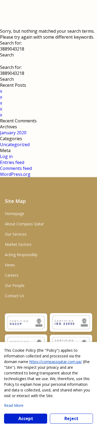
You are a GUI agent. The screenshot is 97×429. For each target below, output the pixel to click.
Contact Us (14, 295)
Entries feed (12, 162)
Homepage (14, 213)
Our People (15, 285)
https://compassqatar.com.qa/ (55, 361)
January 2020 (13, 133)
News (10, 264)
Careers (11, 275)
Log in (6, 156)
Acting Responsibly (21, 254)
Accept (25, 418)
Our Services (16, 234)
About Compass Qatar (24, 223)
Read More (13, 405)
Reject (71, 418)
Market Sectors (18, 244)
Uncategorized (15, 145)
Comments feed (16, 168)
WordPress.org (15, 174)
